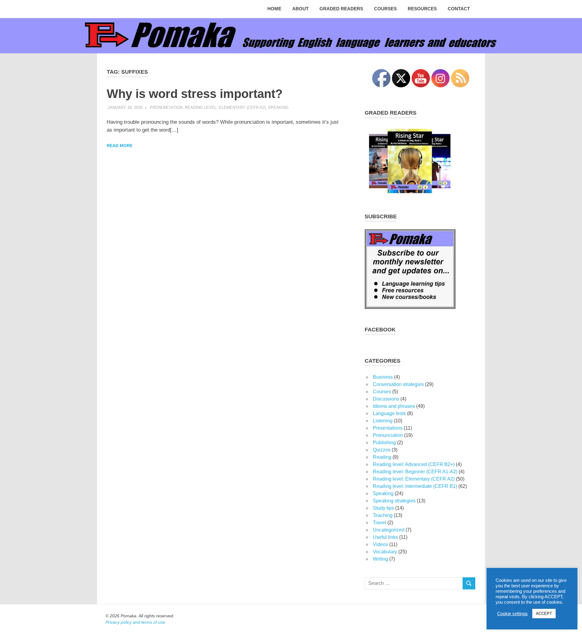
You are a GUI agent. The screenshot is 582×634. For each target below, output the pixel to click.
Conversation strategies (398, 384)
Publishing (384, 442)
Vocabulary (385, 551)
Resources (422, 8)
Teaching (383, 515)
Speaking (278, 107)
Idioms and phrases (394, 406)
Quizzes (381, 449)
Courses (385, 8)
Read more (119, 145)
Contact (459, 8)
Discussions (386, 398)
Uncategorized (388, 529)
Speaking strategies (394, 500)
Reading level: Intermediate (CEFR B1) (415, 486)
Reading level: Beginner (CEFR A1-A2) (415, 471)
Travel (379, 522)
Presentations (388, 428)
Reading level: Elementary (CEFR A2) (225, 107)
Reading (382, 457)
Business (383, 377)
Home (274, 8)
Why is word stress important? (195, 93)
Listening (383, 420)
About (300, 8)
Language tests (389, 413)
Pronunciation (166, 107)
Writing (380, 559)
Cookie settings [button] (512, 613)
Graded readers (341, 8)
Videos (380, 544)
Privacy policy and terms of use (135, 622)
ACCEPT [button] (544, 613)
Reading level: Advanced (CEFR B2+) (414, 464)
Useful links (385, 537)
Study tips (383, 508)
